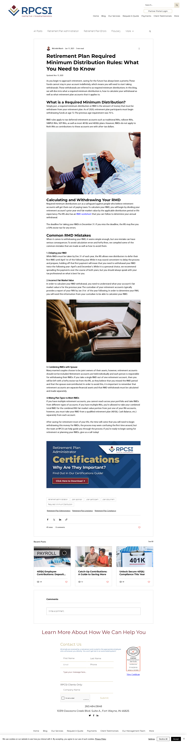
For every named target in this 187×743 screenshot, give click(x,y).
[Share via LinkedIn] (60, 519)
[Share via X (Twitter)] (54, 519)
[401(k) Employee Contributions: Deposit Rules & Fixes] (52, 556)
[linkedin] (97, 715)
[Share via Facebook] (47, 519)
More (128, 31)
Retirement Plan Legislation (82, 511)
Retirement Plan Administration (63, 31)
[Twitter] (90, 715)
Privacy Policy (100, 739)
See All (150, 542)
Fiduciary (116, 31)
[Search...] (176, 5)
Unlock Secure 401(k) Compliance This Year (132, 573)
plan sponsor (77, 499)
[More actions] (139, 48)
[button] (150, 31)
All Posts (38, 31)
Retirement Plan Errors (95, 31)
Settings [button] (151, 739)
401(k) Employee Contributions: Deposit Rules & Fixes (50, 573)
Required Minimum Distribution (60, 504)
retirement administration (58, 499)
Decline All (163, 739)
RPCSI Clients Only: (71, 685)
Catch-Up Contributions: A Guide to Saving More (92, 573)
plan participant (92, 499)
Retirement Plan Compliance (105, 511)
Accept (176, 739)
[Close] (183, 739)
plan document (108, 499)
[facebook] (93, 715)
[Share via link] (66, 519)
